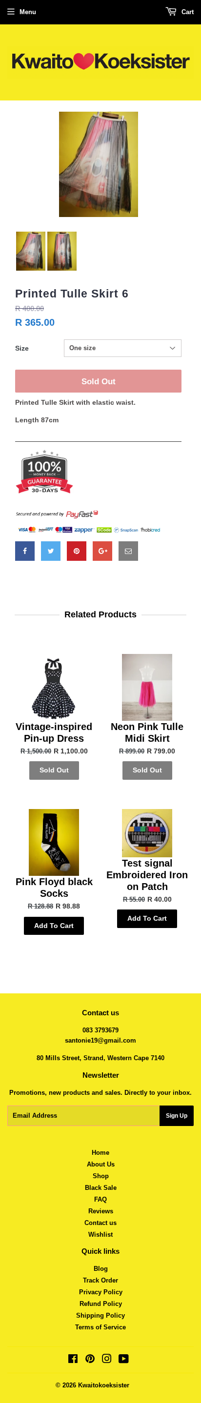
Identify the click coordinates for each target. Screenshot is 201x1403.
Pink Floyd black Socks (54, 887)
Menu (28, 12)
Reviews (100, 1211)
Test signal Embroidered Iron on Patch (147, 875)
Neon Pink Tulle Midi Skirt (147, 732)
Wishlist (100, 1234)
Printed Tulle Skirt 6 (72, 293)
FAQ (100, 1199)
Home (100, 1152)
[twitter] (50, 551)
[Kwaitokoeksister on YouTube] (124, 1360)
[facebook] (25, 551)
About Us (101, 1164)
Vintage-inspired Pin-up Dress (54, 732)
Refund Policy (101, 1303)
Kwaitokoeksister (103, 1385)
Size (22, 348)
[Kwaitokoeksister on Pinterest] (90, 1360)
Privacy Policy (100, 1292)
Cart (187, 12)
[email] (128, 551)
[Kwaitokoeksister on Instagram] (107, 1360)
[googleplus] (102, 551)
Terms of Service (100, 1327)
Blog (101, 1268)
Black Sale (101, 1187)
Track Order (100, 1280)
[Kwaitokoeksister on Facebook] (73, 1360)
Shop (101, 1176)
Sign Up (176, 1115)
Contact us (100, 1222)
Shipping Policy (100, 1315)
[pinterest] (76, 551)
